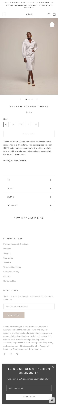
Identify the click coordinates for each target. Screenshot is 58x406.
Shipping (7, 253)
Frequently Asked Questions (15, 244)
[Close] (53, 367)
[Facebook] (4, 354)
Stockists (7, 262)
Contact (6, 276)
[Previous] (20, 99)
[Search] (49, 14)
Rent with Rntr (9, 281)
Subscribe (29, 397)
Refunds (7, 249)
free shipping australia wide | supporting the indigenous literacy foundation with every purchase (29, 5)
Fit (8, 180)
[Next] (37, 99)
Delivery (12, 205)
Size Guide (8, 258)
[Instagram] (11, 354)
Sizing (10, 197)
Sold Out (29, 134)
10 (21, 124)
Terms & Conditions (12, 267)
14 (36, 124)
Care (10, 188)
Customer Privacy (11, 272)
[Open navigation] (4, 14)
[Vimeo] (17, 354)
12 (28, 124)
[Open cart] (54, 14)
